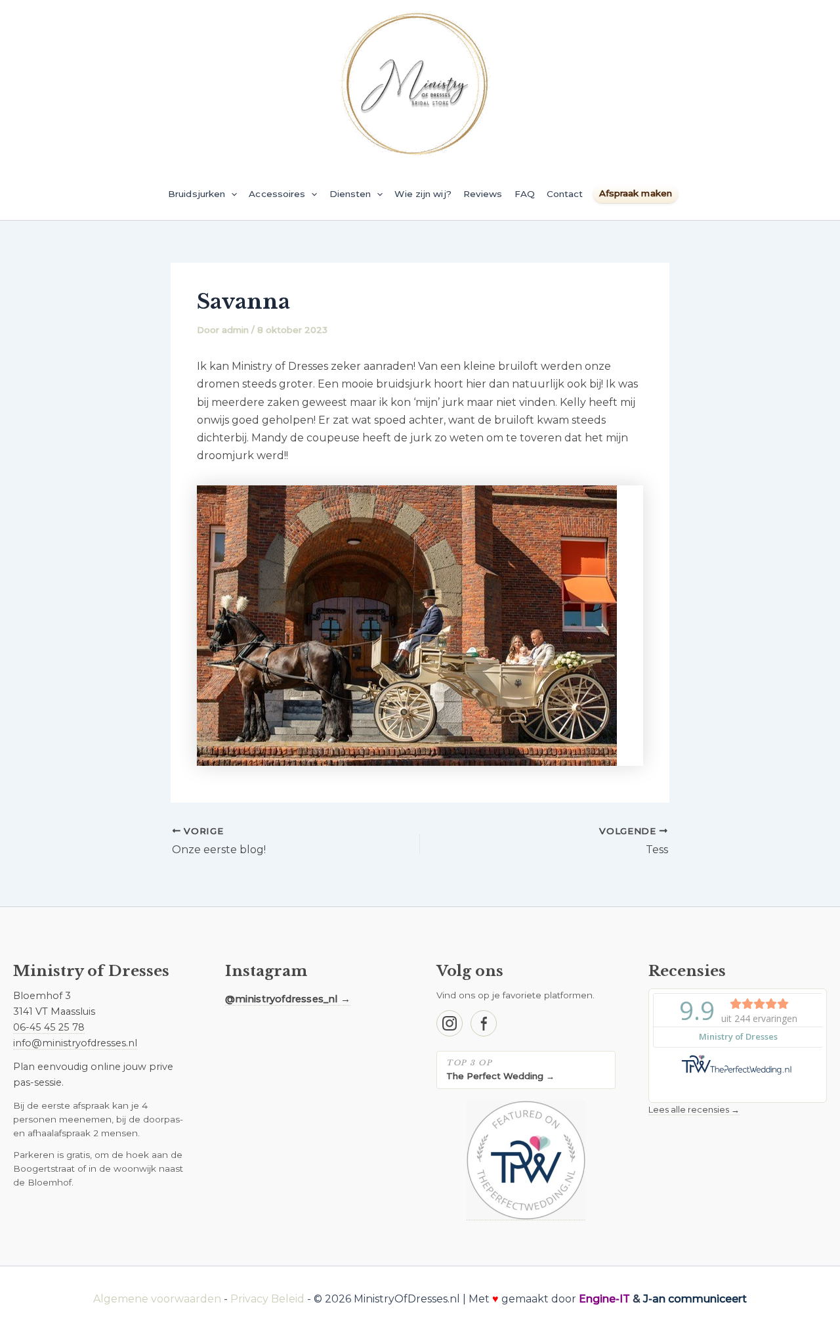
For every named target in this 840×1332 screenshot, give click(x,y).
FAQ (524, 194)
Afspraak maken (635, 193)
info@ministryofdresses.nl (75, 1043)
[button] (231, 193)
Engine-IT (604, 1299)
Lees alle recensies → (694, 1109)
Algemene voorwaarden (157, 1299)
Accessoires (277, 194)
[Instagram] (449, 1023)
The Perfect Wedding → (500, 1076)
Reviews (483, 194)
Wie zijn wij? (422, 194)
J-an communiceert (695, 1299)
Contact (565, 194)
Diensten (350, 194)
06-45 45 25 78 (49, 1027)
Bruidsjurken (196, 194)
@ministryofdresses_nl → (288, 999)
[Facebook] (484, 1023)
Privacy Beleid (267, 1299)
